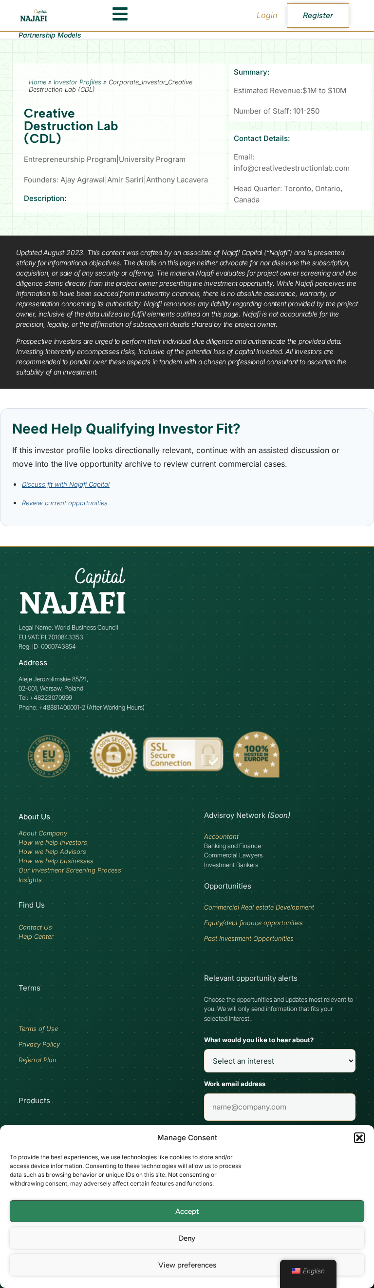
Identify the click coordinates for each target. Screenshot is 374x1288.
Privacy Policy (39, 1044)
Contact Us (35, 927)
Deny (187, 1238)
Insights (30, 880)
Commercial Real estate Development (259, 907)
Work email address (234, 1084)
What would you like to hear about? (259, 1040)
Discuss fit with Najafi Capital (66, 484)
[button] (359, 1138)
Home (37, 82)
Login (267, 15)
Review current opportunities (65, 503)
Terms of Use (38, 1028)
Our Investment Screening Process (70, 870)
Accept (187, 1211)
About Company (43, 833)
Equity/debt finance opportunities (253, 923)
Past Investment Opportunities (249, 938)
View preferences (187, 1265)
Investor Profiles (77, 82)
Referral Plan (37, 1060)
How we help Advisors (52, 851)
